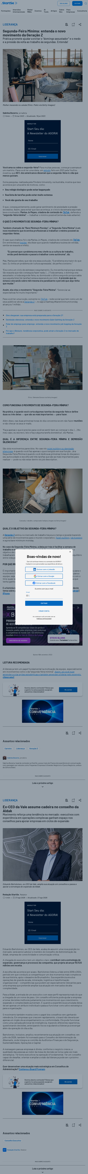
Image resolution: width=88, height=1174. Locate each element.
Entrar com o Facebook (45, 583)
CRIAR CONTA (44, 611)
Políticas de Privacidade (44, 618)
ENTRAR (44, 603)
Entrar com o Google (45, 576)
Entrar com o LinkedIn (46, 569)
